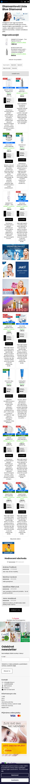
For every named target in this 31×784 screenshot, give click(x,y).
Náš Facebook (8, 686)
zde (2, 771)
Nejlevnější (13, 65)
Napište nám (5, 707)
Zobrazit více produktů (15, 59)
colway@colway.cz (9, 682)
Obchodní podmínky (7, 702)
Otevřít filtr (15, 74)
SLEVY (3, 698)
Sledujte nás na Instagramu (16, 620)
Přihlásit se (7, 671)
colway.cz (6, 688)
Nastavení (15, 775)
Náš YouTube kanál (9, 689)
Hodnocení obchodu (15, 558)
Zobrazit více (15, 610)
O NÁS (3, 696)
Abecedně (14, 68)
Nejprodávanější (7, 68)
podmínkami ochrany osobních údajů (14, 665)
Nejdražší (20, 65)
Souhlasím (15, 780)
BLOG (3, 700)
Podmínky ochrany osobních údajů (11, 704)
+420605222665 (8, 684)
